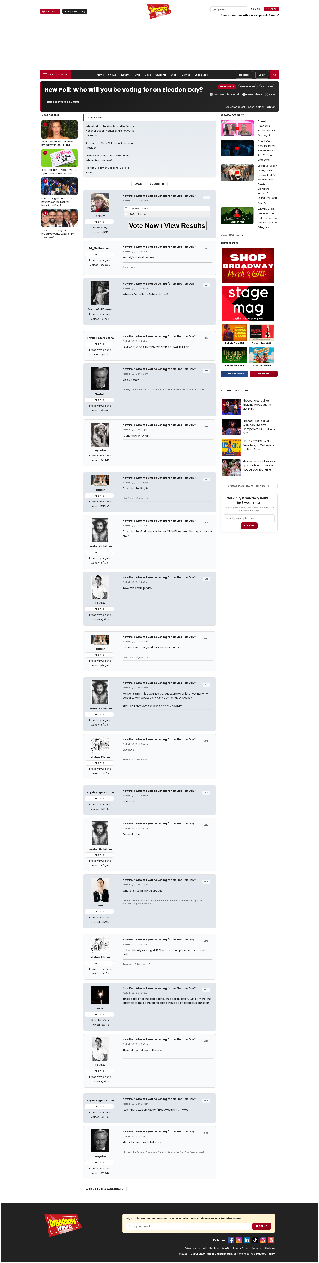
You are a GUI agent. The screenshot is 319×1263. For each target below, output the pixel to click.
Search (235, 94)
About (202, 1248)
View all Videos (230, 235)
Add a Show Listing (74, 11)
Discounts (264, 373)
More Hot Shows (234, 373)
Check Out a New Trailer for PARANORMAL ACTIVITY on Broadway (266, 150)
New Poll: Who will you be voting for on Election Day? (159, 196)
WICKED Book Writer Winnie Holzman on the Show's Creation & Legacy (267, 218)
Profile (99, 221)
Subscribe (157, 184)
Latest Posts (247, 86)
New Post (219, 94)
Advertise (190, 1248)
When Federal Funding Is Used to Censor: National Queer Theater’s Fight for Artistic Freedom (110, 130)
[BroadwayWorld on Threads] (263, 1240)
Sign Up (261, 1226)
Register (244, 75)
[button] (274, 74)
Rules (272, 94)
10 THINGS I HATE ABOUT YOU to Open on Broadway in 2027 (59, 163)
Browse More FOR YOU (247, 486)
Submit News (241, 1248)
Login (262, 75)
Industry (125, 75)
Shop (174, 75)
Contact (214, 1248)
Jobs (148, 75)
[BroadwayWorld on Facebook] (230, 1240)
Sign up (249, 525)
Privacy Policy (265, 1253)
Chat (138, 75)
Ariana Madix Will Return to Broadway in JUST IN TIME (57, 135)
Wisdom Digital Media (217, 1253)
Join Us (226, 1248)
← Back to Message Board (61, 102)
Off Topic (267, 86)
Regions (256, 1248)
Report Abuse (254, 94)
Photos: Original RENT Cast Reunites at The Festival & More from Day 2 (57, 193)
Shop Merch (52, 11)
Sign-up (255, 8)
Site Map (269, 1248)
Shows (112, 75)
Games (186, 75)
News (100, 75)
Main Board (227, 86)
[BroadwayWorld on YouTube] (271, 1240)
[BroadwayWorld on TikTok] (255, 1240)
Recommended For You (235, 390)
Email (138, 184)
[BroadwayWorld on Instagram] (239, 1240)
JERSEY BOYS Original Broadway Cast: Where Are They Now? (57, 225)
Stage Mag (201, 75)
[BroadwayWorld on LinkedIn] (247, 1240)
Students (160, 75)
